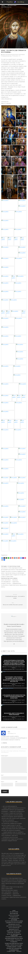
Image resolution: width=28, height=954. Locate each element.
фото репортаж (14, 927)
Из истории (14, 912)
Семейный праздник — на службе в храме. (15, 596)
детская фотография (14, 926)
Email (2, 781)
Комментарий (4, 755)
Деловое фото (14, 929)
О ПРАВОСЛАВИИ (14, 935)
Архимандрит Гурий (14, 946)
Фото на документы (14, 934)
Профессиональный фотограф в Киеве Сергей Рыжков (13, 54)
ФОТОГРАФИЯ (14, 919)
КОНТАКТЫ (19, 951)
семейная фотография (14, 922)
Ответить (4, 743)
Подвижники (14, 950)
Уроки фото (14, 917)
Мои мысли (14, 913)
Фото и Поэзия (14, 915)
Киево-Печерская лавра (14, 945)
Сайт (16, 781)
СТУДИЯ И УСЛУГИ (11, 951)
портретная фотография (14, 921)
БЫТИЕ (14, 910)
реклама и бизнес (14, 932)
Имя (2, 775)
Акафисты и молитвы (14, 948)
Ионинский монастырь (7, 55)
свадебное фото (14, 924)
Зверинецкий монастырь (14, 938)
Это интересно (14, 918)
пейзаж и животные (14, 931)
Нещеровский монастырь (14, 943)
